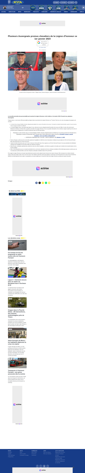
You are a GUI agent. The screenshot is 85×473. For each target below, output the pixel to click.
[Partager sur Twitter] (39, 183)
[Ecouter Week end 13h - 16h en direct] (17, 194)
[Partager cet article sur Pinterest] (42, 183)
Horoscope (74, 11)
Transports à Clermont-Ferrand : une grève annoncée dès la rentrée (16, 372)
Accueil (3, 11)
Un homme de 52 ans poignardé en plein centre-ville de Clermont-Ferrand (16, 255)
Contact (10, 452)
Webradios (27, 11)
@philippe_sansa (38, 135)
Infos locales (23, 453)
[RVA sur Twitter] (41, 466)
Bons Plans (12, 11)
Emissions (34, 453)
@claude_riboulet (69, 134)
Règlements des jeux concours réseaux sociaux (60, 454)
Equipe (9, 453)
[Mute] (23, 8)
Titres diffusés (11, 455)
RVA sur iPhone (47, 452)
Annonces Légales (55, 11)
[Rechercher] (76, 2)
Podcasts (36, 11)
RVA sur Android (47, 453)
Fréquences (10, 456)
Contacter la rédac (24, 455)
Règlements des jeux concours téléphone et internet (60, 461)
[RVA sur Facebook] (37, 466)
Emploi (82, 11)
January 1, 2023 (61, 137)
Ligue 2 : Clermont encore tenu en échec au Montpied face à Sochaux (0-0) (17, 282)
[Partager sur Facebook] (36, 183)
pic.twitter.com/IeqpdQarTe (49, 135)
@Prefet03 (61, 134)
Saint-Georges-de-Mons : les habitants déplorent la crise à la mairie (17, 342)
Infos (19, 11)
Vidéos (66, 11)
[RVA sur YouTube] (44, 466)
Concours (44, 11)
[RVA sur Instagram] (47, 466)
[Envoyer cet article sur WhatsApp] (45, 183)
